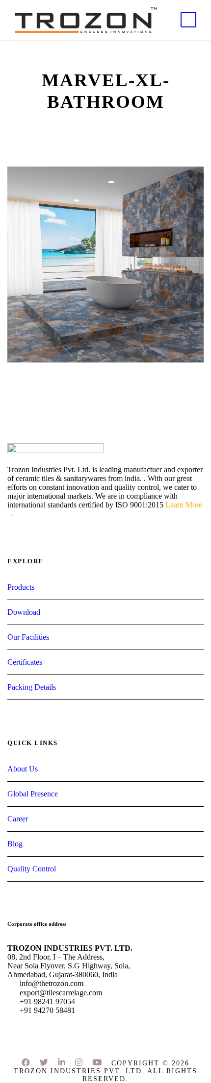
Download (23, 612)
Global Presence (32, 794)
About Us (22, 769)
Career (17, 819)
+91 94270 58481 (46, 1010)
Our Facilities (28, 637)
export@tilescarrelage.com (60, 992)
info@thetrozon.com (50, 983)
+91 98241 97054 (46, 1001)
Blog (15, 844)
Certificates (24, 662)
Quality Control (31, 869)
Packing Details (31, 687)
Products (20, 587)
